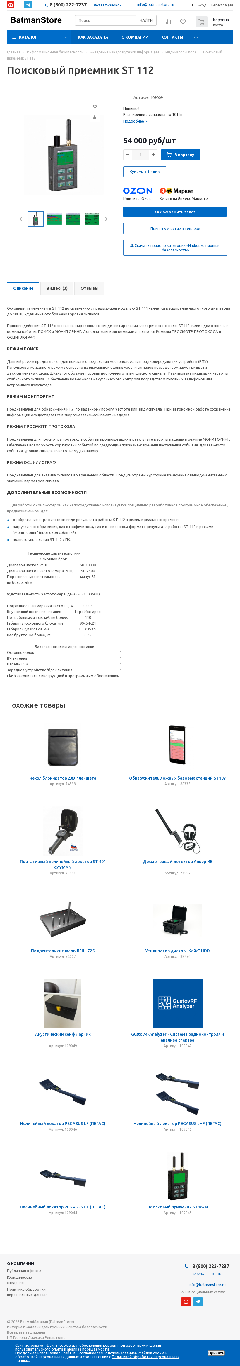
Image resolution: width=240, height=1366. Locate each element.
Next (106, 219)
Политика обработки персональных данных (27, 1292)
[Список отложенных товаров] (183, 23)
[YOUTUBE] (10, 5)
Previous (21, 219)
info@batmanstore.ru (155, 4)
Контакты (172, 37)
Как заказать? (93, 37)
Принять (216, 1353)
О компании (134, 37)
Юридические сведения (19, 1280)
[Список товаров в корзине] (213, 25)
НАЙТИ (146, 20)
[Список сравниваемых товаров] (168, 23)
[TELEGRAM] (28, 5)
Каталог (28, 37)
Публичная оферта (24, 1271)
